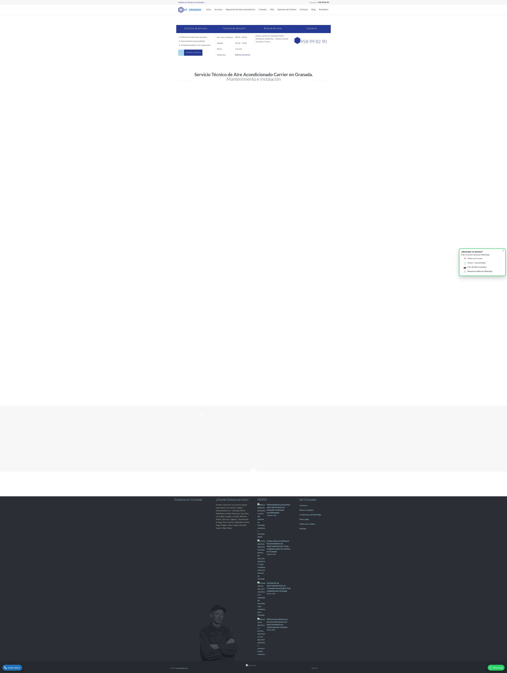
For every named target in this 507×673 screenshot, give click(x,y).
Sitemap (302, 528)
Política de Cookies (307, 524)
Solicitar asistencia (242, 55)
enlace (310, 313)
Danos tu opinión (306, 510)
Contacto (303, 505)
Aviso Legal (304, 519)
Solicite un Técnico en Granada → (192, 2)
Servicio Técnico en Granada (201, 205)
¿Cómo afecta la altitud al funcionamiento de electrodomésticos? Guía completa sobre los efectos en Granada (278, 546)
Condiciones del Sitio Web (310, 515)
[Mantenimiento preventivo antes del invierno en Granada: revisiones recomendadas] (262, 520)
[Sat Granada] (190, 10)
